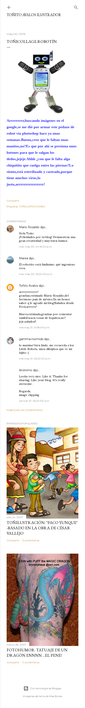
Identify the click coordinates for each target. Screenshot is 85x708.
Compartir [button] (13, 200)
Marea (23, 258)
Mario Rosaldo (29, 227)
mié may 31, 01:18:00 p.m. (34, 327)
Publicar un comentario (25, 410)
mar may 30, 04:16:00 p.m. (35, 246)
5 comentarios (30, 540)
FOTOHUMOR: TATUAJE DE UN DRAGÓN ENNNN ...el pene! (37, 652)
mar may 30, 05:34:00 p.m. (36, 274)
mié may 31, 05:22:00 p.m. (35, 358)
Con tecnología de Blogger (45, 688)
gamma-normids (31, 339)
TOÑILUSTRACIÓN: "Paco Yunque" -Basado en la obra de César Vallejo (42, 528)
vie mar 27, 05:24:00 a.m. (34, 400)
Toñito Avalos (28, 286)
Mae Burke (55, 696)
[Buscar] (75, 6)
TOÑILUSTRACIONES (32, 206)
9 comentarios (30, 662)
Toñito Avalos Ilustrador (34, 14)
